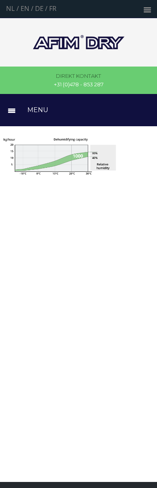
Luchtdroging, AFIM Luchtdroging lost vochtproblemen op (78, 42)
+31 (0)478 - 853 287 (78, 80)
